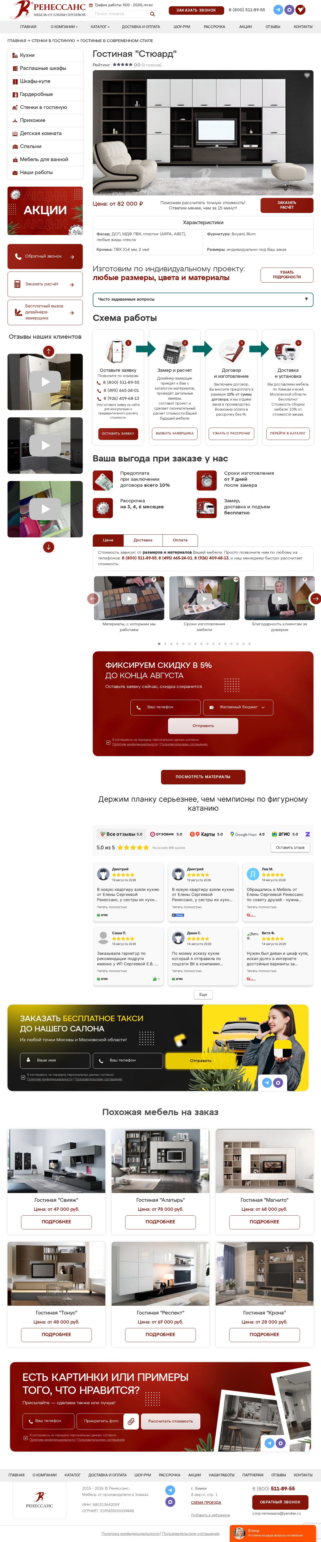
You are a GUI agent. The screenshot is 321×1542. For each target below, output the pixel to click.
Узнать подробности (287, 275)
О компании (63, 27)
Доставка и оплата (141, 27)
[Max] (289, 10)
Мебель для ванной (44, 159)
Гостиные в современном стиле (117, 41)
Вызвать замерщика (175, 433)
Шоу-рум (182, 27)
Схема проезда (206, 1503)
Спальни (30, 146)
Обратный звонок (280, 1502)
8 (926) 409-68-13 (246, 17)
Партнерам (253, 1475)
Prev (48, 351)
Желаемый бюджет (239, 707)
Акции (245, 27)
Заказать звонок (196, 10)
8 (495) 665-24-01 (246, 4)
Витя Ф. (268, 933)
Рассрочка (214, 27)
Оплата (180, 540)
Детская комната (41, 133)
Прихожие (32, 120)
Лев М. (267, 869)
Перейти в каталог (288, 433)
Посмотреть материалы (203, 777)
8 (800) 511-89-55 (247, 10)
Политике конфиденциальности (135, 744)
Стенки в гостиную (53, 41)
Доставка (143, 540)
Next (48, 547)
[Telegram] (278, 10)
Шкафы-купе (35, 81)
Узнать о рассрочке (231, 433)
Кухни (27, 55)
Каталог (99, 27)
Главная (28, 27)
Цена (108, 540)
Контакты (303, 27)
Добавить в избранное (210, 1515)
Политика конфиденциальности (130, 1534)
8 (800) (273, 1488)
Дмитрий (195, 869)
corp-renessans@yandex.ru (276, 1513)
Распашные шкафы (43, 68)
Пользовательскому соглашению (184, 744)
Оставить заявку (118, 433)
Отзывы (273, 27)
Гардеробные (36, 94)
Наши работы (36, 172)
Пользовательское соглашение (190, 1534)
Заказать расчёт (287, 205)
